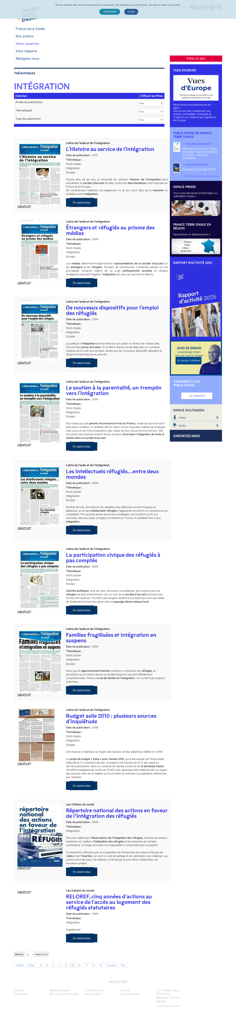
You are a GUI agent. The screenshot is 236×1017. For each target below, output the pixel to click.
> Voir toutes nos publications (200, 176)
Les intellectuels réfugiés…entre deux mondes (112, 474)
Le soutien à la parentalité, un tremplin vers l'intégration (114, 390)
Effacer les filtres (152, 96)
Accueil (125, 990)
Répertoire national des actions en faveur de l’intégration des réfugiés (116, 813)
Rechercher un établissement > (192, 234)
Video (182, 417)
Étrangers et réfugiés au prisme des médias (110, 230)
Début (20, 965)
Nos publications (130, 994)
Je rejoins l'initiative (188, 360)
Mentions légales (59, 990)
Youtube (19, 990)
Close (131, 12)
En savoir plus (81, 202)
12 (93, 965)
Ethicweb (72, 994)
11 (86, 965)
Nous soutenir (93, 994)
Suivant (111, 965)
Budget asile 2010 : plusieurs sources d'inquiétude (111, 718)
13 (101, 965)
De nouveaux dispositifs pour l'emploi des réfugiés (112, 310)
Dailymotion (21, 994)
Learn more (110, 12)
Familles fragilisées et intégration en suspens (111, 637)
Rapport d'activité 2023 (199, 169)
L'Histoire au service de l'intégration (110, 149)
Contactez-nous (94, 990)
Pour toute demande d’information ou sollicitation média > (195, 194)
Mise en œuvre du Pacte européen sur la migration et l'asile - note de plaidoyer (200, 153)
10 (79, 965)
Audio (182, 425)
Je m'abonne (197, 395)
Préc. (32, 965)
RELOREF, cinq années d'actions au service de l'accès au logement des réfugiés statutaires (109, 902)
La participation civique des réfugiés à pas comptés (113, 557)
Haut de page (118, 981)
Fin (123, 965)
